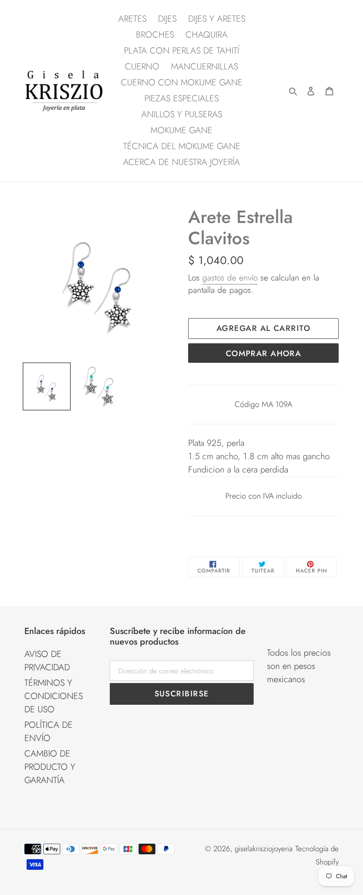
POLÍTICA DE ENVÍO (48, 731)
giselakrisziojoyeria (264, 848)
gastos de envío (230, 278)
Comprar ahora (263, 353)
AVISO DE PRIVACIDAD (47, 661)
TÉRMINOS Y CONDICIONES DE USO (53, 696)
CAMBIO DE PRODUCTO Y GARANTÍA (49, 767)
